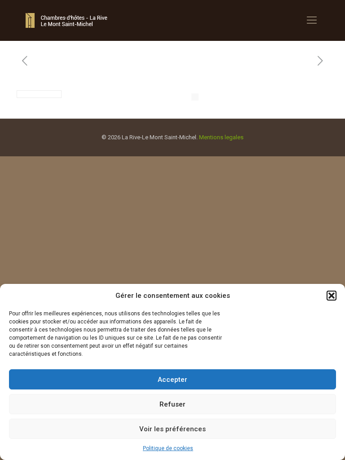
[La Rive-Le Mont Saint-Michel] (68, 20)
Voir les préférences (172, 429)
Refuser (172, 404)
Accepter (172, 380)
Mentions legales (221, 137)
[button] (331, 295)
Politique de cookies (168, 448)
